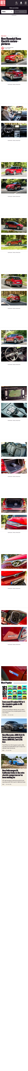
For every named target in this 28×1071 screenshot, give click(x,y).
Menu (26, 4)
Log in (21, 4)
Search (16, 4)
